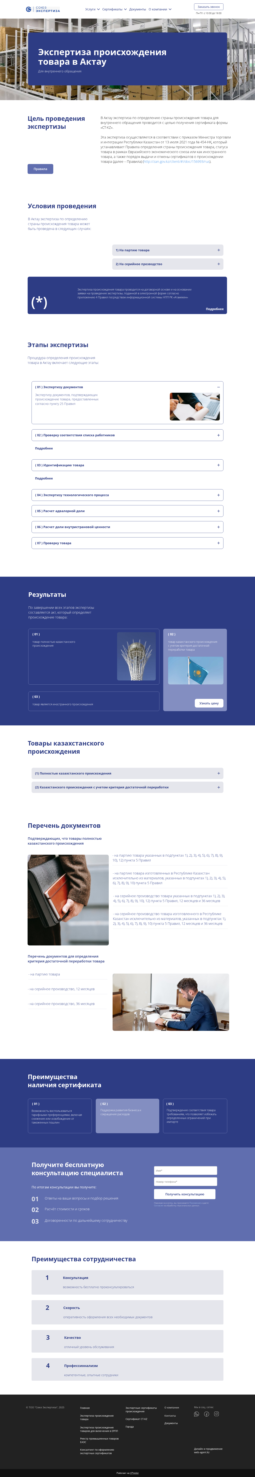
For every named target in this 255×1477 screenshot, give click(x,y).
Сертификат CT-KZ (136, 1419)
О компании (171, 1407)
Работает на (128, 1473)
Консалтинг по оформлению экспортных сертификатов (97, 1451)
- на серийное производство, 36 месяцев (61, 1003)
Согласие (158, 1205)
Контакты (170, 1415)
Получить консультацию (184, 1194)
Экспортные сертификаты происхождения (141, 1409)
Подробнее (215, 309)
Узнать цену (209, 703)
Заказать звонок (209, 7)
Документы (171, 1423)
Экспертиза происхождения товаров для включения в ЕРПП (99, 1429)
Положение (195, 1202)
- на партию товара (44, 974)
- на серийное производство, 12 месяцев (61, 989)
